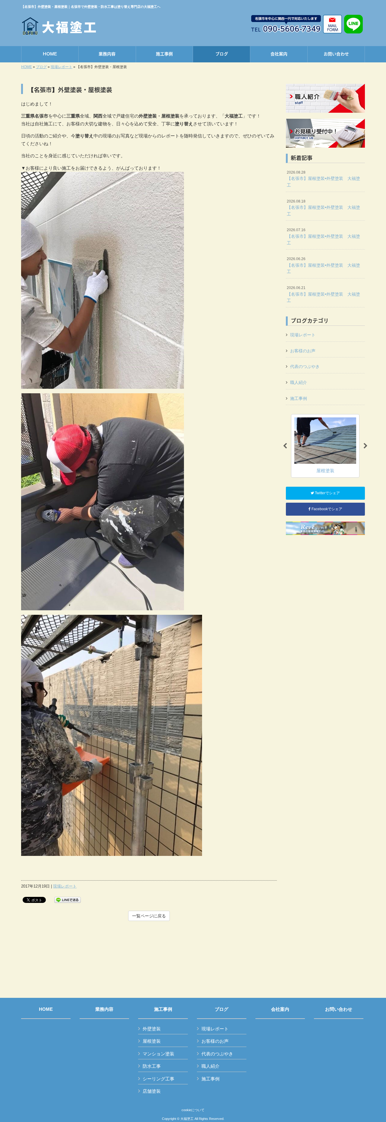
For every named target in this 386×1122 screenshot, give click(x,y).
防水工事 (152, 1066)
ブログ (41, 67)
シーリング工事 (158, 1078)
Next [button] (365, 446)
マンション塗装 (158, 1053)
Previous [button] (285, 446)
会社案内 (280, 1009)
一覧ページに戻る (149, 915)
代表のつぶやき (305, 366)
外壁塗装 (152, 1028)
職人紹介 (298, 382)
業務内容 (104, 1009)
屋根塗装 (152, 1041)
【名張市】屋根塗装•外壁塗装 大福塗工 (323, 178)
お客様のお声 (302, 350)
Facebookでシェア (326, 509)
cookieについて (193, 1110)
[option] (325, 446)
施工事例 (298, 398)
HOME (26, 67)
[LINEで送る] (67, 899)
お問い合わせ (338, 1009)
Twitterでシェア (327, 493)
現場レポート (61, 67)
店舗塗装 (152, 1091)
